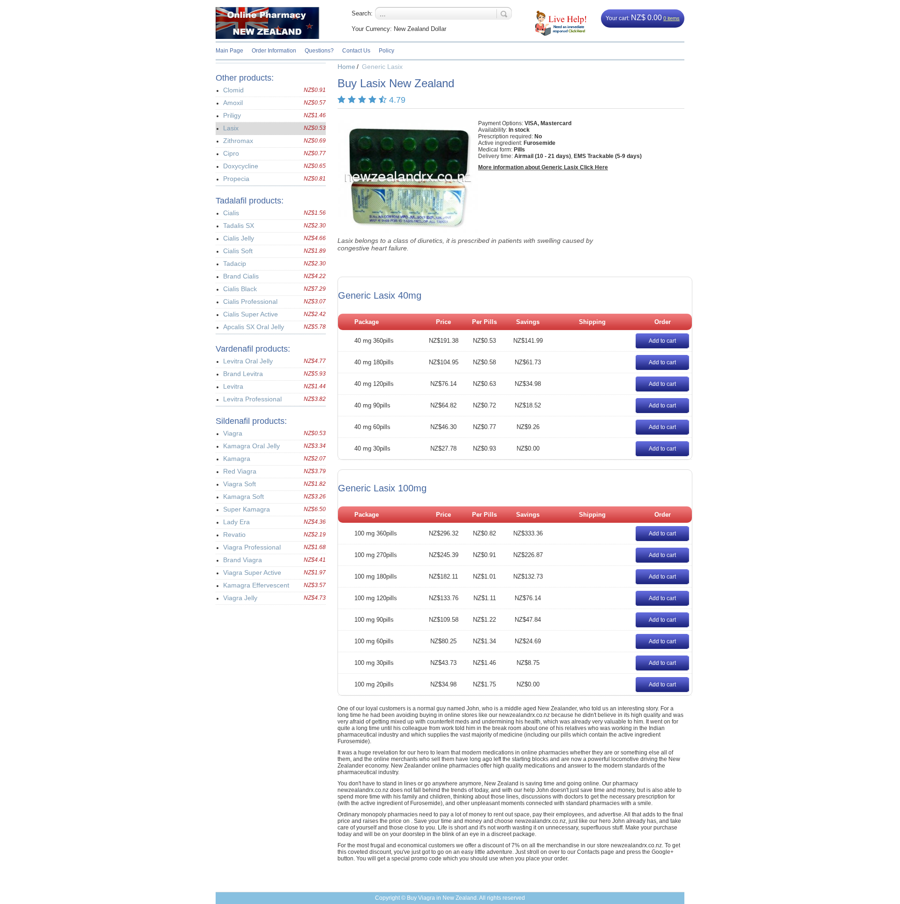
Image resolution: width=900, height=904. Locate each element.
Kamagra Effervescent (256, 585)
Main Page (229, 50)
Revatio (234, 534)
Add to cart (662, 341)
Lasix (231, 128)
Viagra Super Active (252, 572)
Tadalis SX (238, 225)
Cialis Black (240, 289)
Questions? (319, 50)
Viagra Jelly (240, 598)
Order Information (274, 50)
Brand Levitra (243, 373)
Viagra (232, 433)
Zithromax (238, 140)
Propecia (236, 178)
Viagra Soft (239, 484)
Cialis (231, 213)
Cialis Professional (250, 301)
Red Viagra (239, 471)
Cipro (231, 153)
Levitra (233, 386)
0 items (671, 18)
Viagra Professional (252, 547)
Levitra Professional (252, 399)
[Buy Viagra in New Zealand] (274, 23)
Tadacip (234, 263)
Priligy (232, 115)
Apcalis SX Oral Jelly (253, 327)
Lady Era (236, 522)
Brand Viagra (242, 560)
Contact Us (356, 50)
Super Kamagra (246, 509)
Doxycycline (240, 166)
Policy (386, 50)
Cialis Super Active (250, 314)
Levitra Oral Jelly (248, 361)
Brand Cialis (241, 276)
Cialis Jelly (238, 238)
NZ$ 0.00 (646, 18)
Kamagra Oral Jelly (251, 446)
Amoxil (233, 102)
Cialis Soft (238, 251)
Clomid (233, 90)
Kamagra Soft (243, 496)
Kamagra (236, 458)
